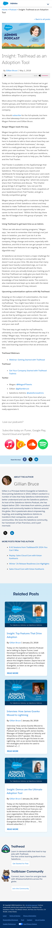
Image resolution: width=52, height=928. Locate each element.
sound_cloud (31, 444)
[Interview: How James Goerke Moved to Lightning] (26, 692)
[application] (26, 75)
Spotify (26, 434)
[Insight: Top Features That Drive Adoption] (26, 614)
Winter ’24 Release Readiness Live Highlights (29, 563)
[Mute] (40, 75)
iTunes (27, 430)
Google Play (38, 430)
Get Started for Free (20, 863)
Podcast (13, 9)
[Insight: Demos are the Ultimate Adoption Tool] (26, 770)
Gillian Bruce (26, 484)
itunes (9, 444)
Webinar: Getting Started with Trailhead (27, 359)
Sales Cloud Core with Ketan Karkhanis (26, 569)
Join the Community (20, 888)
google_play (20, 445)
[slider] (45, 75)
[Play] (5, 75)
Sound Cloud (9, 434)
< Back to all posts (42, 19)
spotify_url (43, 444)
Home (4, 9)
